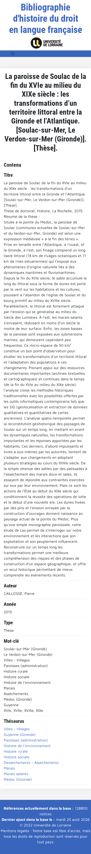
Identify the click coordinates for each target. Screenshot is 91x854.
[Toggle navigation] (13, 53)
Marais (9, 768)
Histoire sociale (16, 757)
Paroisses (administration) (26, 740)
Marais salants (16, 774)
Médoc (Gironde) (18, 779)
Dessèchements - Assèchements (31, 762)
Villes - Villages (17, 729)
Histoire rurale (16, 751)
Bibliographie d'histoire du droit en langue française (45, 18)
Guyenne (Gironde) (20, 734)
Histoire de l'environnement (27, 746)
